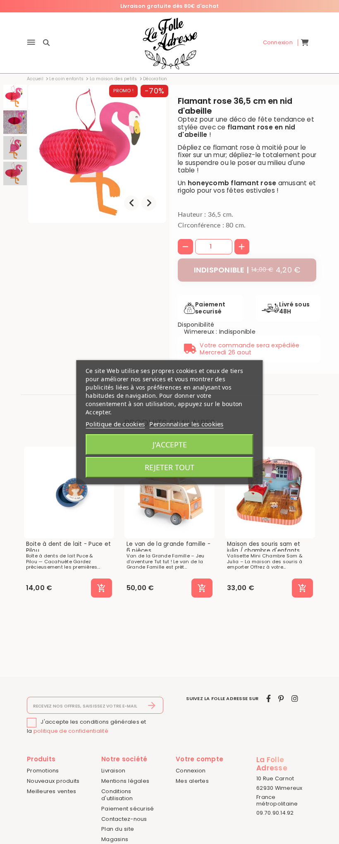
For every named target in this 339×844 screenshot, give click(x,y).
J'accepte (170, 444)
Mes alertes (192, 781)
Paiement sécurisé (127, 809)
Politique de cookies (115, 424)
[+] (242, 246)
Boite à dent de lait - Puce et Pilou (68, 547)
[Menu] (31, 43)
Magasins (114, 839)
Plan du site (117, 829)
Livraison (113, 771)
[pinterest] (281, 699)
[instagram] (295, 699)
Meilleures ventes (51, 791)
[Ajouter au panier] (101, 588)
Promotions (43, 771)
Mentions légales (125, 781)
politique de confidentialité (70, 730)
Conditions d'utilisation (117, 794)
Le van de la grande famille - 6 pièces (168, 547)
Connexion (190, 771)
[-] (185, 246)
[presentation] (131, 203)
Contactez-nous (124, 819)
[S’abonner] (152, 705)
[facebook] (269, 699)
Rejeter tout (169, 467)
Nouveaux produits (53, 781)
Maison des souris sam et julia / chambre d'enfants (263, 547)
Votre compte (199, 759)
